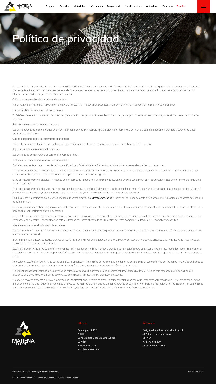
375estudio (199, 371)
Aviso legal (36, 371)
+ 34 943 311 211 (87, 345)
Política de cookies (50, 371)
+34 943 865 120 (152, 341)
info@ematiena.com (103, 198)
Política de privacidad (21, 371)
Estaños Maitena (71, 378)
